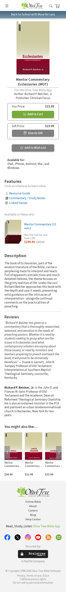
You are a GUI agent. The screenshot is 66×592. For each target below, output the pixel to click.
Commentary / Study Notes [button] (27, 198)
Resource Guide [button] (19, 193)
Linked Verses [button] (18, 203)
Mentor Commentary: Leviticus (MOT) (52, 468)
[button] (50, 6)
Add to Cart (35, 114)
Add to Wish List (35, 148)
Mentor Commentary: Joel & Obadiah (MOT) (33, 468)
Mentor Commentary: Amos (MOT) (12, 466)
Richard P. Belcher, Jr (38, 94)
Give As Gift (35, 133)
